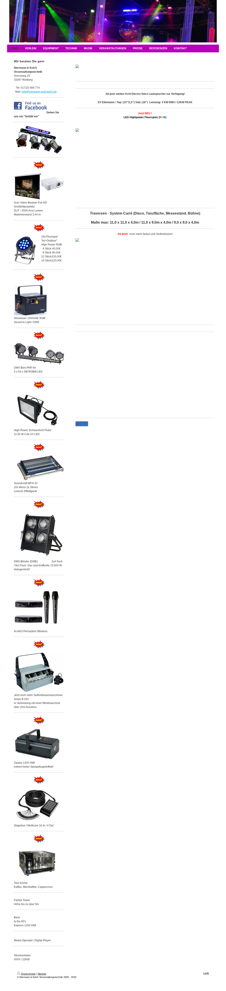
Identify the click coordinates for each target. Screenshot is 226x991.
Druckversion (28, 973)
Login (206, 973)
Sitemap (42, 973)
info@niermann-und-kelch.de (39, 91)
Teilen (83, 424)
